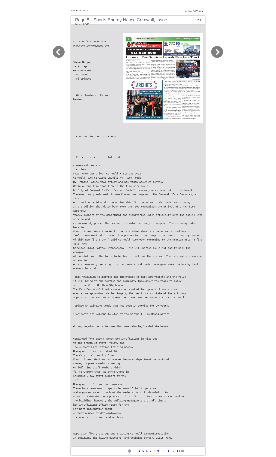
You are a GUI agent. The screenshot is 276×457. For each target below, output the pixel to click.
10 (162, 450)
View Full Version (195, 11)
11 (167, 450)
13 (178, 450)
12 (172, 450)
